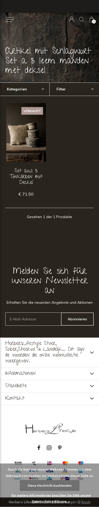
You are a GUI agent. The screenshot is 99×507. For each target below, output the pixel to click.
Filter (61, 89)
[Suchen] (81, 19)
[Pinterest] (60, 448)
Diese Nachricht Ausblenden (50, 485)
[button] (9, 19)
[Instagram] (49, 448)
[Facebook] (38, 448)
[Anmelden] (71, 19)
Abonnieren (77, 319)
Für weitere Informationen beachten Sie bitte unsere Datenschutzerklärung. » (51, 498)
